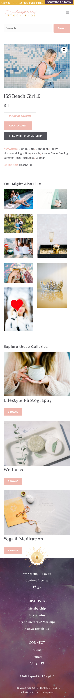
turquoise (28, 157)
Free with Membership (25, 135)
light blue (24, 153)
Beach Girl (25, 164)
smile (54, 153)
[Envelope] (42, 663)
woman (40, 157)
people (36, 153)
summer (9, 157)
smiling (63, 153)
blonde (23, 148)
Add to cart (18, 125)
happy (53, 148)
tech (18, 157)
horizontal (10, 153)
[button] (67, 13)
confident (42, 148)
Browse (13, 411)
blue (31, 148)
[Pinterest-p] (37, 663)
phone (46, 153)
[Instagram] (31, 663)
